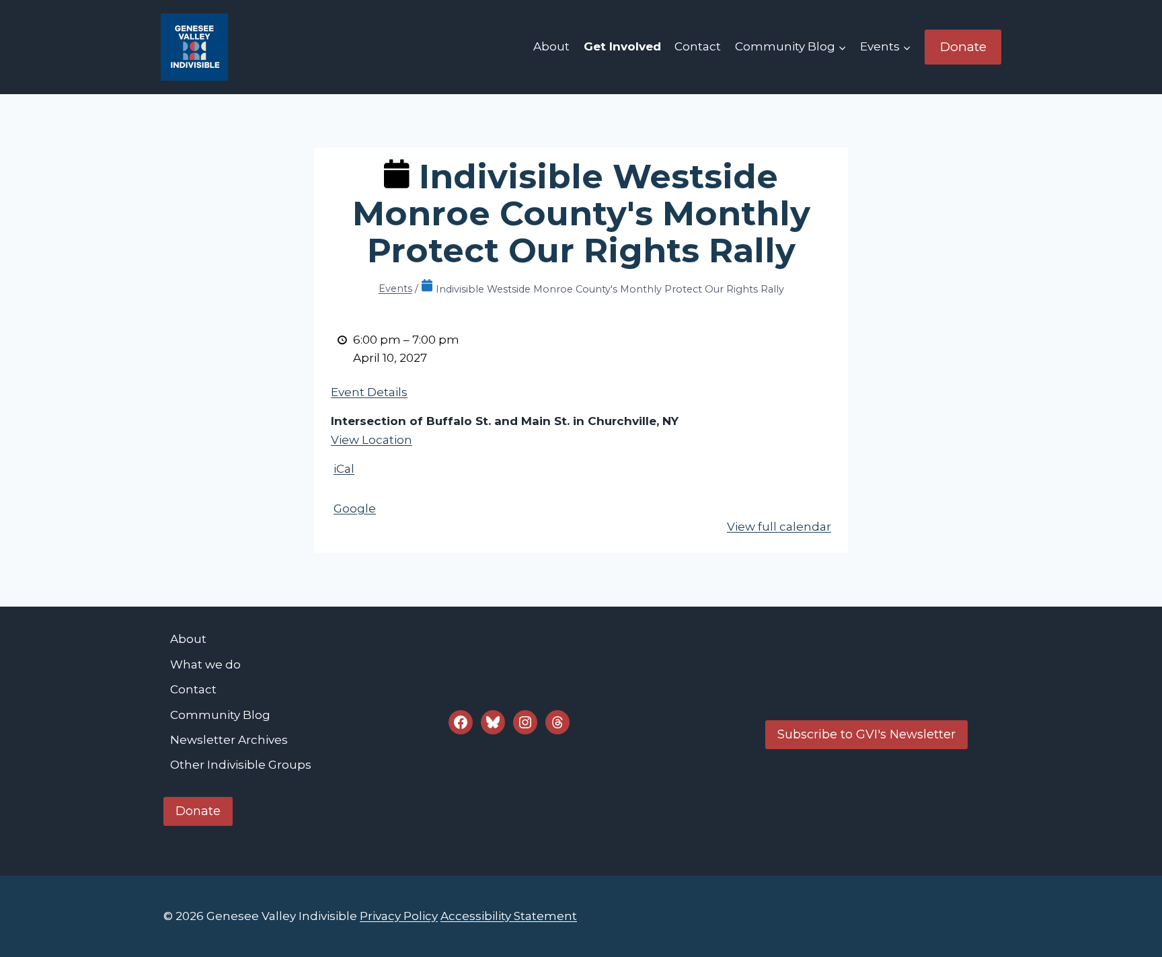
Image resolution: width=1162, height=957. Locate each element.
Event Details (369, 392)
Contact (697, 46)
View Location (371, 440)
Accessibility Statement (508, 916)
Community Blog (220, 715)
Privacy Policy (399, 916)
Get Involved (622, 46)
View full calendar (779, 526)
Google (355, 508)
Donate (963, 46)
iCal (344, 468)
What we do (205, 664)
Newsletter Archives (229, 740)
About (551, 46)
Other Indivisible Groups (240, 764)
